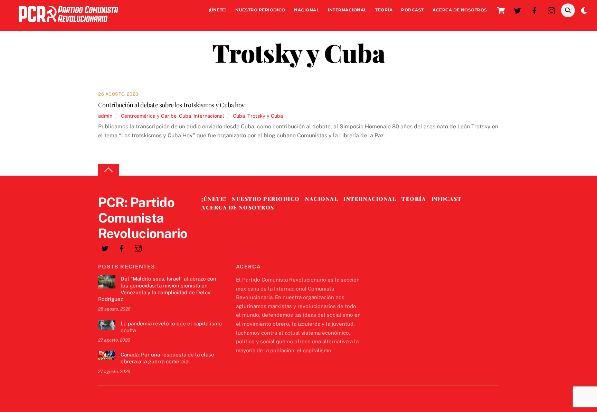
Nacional (306, 9)
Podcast (412, 9)
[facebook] (534, 10)
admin (105, 116)
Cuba (185, 116)
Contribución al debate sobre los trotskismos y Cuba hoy (171, 104)
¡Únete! (217, 9)
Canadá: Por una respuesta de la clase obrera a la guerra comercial (167, 358)
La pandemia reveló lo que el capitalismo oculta (171, 327)
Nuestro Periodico (260, 9)
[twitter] (517, 10)
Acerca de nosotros (460, 9)
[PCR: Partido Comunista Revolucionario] (68, 23)
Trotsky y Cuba (265, 116)
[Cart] (501, 10)
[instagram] (551, 10)
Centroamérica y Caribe (149, 116)
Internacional (347, 9)
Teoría (383, 9)
